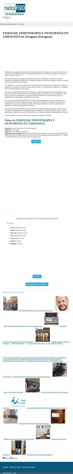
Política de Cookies (15, 467)
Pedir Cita (36, 141)
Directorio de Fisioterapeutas (8, 24)
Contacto (5, 467)
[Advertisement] (36, 56)
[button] (4, 17)
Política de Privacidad (28, 467)
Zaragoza (21, 24)
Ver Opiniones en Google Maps (36, 284)
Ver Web (37, 276)
